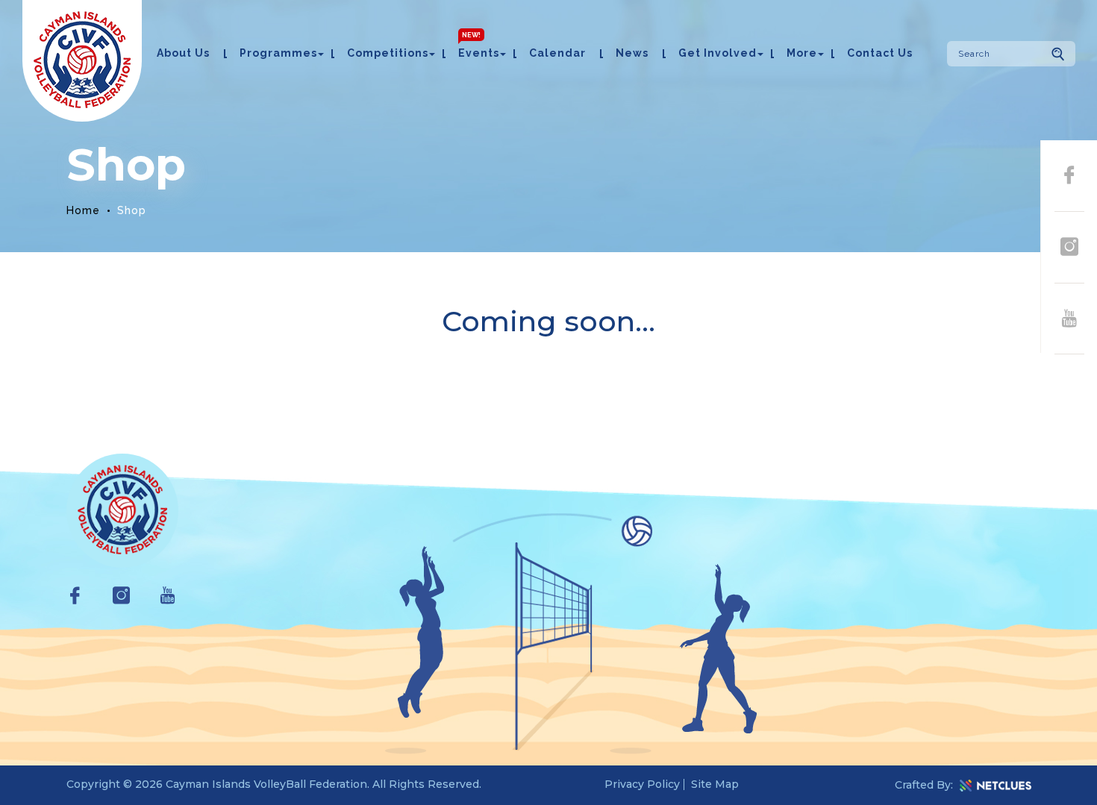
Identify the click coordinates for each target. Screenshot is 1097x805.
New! (471, 35)
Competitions (387, 53)
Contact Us (880, 53)
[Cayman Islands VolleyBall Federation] (82, 60)
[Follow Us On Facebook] (1069, 176)
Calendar (557, 53)
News (632, 53)
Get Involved (717, 53)
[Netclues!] (995, 786)
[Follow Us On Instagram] (1069, 248)
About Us (183, 53)
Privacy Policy (642, 784)
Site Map (715, 784)
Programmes (278, 53)
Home (83, 210)
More (802, 53)
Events (478, 53)
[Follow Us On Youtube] (1069, 320)
